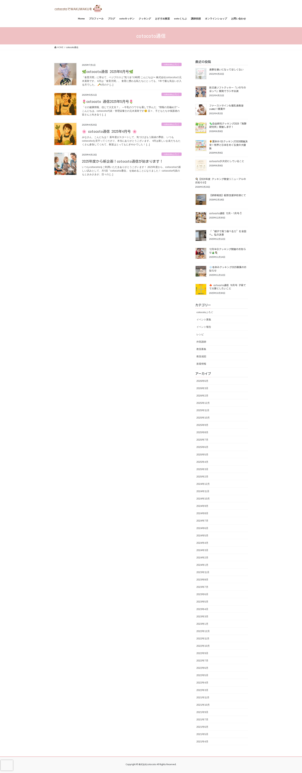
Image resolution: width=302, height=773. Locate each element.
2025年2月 (202, 476)
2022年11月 (202, 638)
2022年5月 (202, 675)
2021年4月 (202, 741)
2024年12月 (203, 484)
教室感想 (201, 356)
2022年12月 (203, 631)
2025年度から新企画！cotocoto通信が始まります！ (122, 161)
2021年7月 (202, 719)
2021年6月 (202, 726)
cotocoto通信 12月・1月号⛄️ (225, 213)
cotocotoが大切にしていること (226, 161)
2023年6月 (202, 594)
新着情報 (201, 363)
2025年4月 (202, 461)
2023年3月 (202, 616)
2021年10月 (203, 704)
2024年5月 (202, 535)
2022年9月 (202, 653)
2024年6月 (202, 528)
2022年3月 (202, 690)
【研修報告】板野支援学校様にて (227, 195)
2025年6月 (202, 447)
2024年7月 (202, 520)
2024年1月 (202, 564)
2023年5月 (202, 601)
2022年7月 (202, 660)
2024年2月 (202, 557)
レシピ (200, 334)
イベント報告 (203, 326)
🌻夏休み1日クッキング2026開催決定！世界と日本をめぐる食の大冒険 (228, 145)
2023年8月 (202, 579)
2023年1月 (202, 623)
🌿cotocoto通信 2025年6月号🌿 (107, 71)
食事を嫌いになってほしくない (226, 69)
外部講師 (201, 341)
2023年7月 (202, 587)
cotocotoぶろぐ (171, 64)
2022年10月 (203, 645)
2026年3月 (202, 388)
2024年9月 (202, 506)
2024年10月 (203, 498)
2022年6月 (202, 667)
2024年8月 (202, 513)
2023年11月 (202, 572)
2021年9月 (202, 712)
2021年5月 (202, 734)
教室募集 (201, 349)
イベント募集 (203, 319)
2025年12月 (203, 403)
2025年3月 (202, 469)
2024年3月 (202, 550)
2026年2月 (202, 395)
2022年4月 (202, 682)
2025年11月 (202, 410)
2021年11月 (202, 697)
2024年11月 (202, 491)
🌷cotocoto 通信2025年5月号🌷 (107, 101)
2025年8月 (202, 432)
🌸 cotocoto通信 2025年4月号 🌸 (109, 131)
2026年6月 (202, 381)
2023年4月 (202, 609)
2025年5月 (202, 454)
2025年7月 (202, 439)
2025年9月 (202, 425)
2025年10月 (203, 417)
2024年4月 (202, 542)
